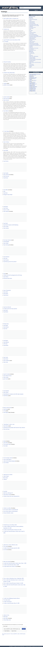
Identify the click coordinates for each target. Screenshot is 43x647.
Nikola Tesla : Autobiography (34, 56)
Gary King (5, 409)
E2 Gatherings (32, 52)
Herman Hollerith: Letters (8, 512)
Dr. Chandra (5, 41)
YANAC (31, 79)
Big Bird (31, 66)
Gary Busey (5, 177)
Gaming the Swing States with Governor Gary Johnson (14, 427)
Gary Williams (6, 342)
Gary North (5, 223)
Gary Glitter (5, 189)
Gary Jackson (6, 228)
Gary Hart (5, 328)
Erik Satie (31, 40)
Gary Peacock (6, 176)
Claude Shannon (32, 21)
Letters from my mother (7, 474)
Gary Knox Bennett (7, 307)
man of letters (6, 462)
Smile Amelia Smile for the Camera (35, 74)
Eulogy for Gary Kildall (7, 194)
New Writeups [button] (36, 72)
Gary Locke (5, 362)
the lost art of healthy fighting (34, 35)
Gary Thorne (5, 392)
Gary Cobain (5, 243)
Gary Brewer (5, 295)
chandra (5, 83)
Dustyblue (34, 89)
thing (30, 76)
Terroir (30, 20)
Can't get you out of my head (34, 48)
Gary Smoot (5, 358)
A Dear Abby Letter (7, 619)
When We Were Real (33, 39)
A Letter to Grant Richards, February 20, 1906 (12, 529)
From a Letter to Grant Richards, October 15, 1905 (13, 583)
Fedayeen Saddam (32, 58)
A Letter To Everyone (7, 601)
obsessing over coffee (33, 77)
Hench (31, 31)
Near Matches (7, 630)
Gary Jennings (6, 244)
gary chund (5, 378)
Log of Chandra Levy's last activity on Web (11, 39)
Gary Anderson (6, 256)
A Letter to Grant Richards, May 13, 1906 (11, 603)
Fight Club (31, 47)
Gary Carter (5, 357)
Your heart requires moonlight (34, 44)
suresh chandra (6, 96)
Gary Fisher (5, 208)
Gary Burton (5, 311)
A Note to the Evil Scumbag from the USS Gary (12, 275)
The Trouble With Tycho (33, 34)
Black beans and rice (33, 50)
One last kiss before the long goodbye (35, 59)
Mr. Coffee (31, 30)
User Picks (31, 17)
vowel (30, 67)
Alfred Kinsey (32, 61)
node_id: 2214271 (32, 41)
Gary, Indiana (6, 211)
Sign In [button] (36, 10)
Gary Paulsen (6, 260)
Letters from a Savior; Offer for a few (10, 544)
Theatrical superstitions (33, 86)
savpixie (34, 85)
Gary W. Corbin (6, 374)
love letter (5, 549)
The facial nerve (32, 53)
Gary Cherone (6, 100)
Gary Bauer (5, 206)
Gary (4, 191)
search (24, 628)
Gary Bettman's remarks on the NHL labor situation (13, 394)
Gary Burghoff (6, 241)
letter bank (5, 616)
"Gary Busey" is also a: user (8, 424)
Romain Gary (6, 323)
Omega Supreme (32, 38)
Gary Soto (5, 258)
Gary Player (5, 293)
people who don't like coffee (34, 43)
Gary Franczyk (6, 98)
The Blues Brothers (32, 60)
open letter (5, 618)
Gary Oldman (6, 110)
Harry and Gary (6, 429)
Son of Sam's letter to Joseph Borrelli (10, 509)
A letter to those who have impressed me (11, 496)
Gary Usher (5, 291)
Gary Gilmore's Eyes (7, 375)
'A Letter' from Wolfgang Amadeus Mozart (11, 598)
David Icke (31, 55)
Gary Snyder (5, 173)
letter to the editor (6, 561)
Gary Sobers (5, 276)
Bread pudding (32, 65)
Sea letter (5, 491)
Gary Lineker (5, 377)
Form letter (5, 445)
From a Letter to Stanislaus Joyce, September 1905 (13, 578)
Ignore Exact (14, 630)
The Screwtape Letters (7, 457)
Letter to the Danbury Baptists (9, 461)
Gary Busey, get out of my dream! (9, 261)
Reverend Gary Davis (7, 278)
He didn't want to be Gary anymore (10, 308)
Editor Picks (31, 51)
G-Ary (4, 410)
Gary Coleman (6, 174)
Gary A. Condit (6, 209)
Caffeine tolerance (32, 90)
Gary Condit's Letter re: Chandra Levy (10, 18)
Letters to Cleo (6, 615)
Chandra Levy (6, 29)
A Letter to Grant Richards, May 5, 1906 (11, 564)
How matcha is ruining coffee (34, 24)
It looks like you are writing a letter (10, 524)
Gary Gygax (5, 412)
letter (4, 441)
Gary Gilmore (6, 327)
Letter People (6, 476)
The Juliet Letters (6, 599)
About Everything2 (32, 16)
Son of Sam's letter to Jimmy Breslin (10, 511)
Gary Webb (5, 325)
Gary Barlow (5, 345)
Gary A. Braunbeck (7, 290)
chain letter (5, 442)
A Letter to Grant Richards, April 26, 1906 (11, 548)
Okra (30, 29)
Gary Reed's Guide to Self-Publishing (10, 224)
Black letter (5, 477)
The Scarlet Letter (6, 444)
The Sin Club (31, 64)
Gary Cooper (5, 226)
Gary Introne (5, 425)
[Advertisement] (21, 2)
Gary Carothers (6, 360)
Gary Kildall (5, 150)
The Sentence (32, 49)
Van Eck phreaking (32, 23)
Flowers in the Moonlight (33, 19)
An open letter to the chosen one (9, 566)
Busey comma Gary (7, 407)
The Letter (5, 546)
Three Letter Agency (7, 459)
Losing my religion (32, 57)
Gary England (6, 390)
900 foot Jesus (32, 42)
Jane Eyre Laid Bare (33, 32)
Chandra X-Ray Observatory (9, 72)
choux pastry (31, 28)
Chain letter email (6, 494)
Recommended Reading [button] (36, 15)
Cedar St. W (31, 18)
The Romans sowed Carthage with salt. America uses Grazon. (36, 37)
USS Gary (5, 343)
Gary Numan (5, 161)
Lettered (5, 479)
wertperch (34, 78)
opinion (31, 80)
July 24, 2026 (32, 33)
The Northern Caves (33, 27)
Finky (33, 76)
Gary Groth (5, 310)
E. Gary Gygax (6, 131)
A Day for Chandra (7, 61)
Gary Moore (5, 340)
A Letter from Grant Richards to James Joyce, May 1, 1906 (14, 563)
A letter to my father (7, 508)
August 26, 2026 (32, 83)
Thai (30, 54)
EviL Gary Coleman (7, 240)
